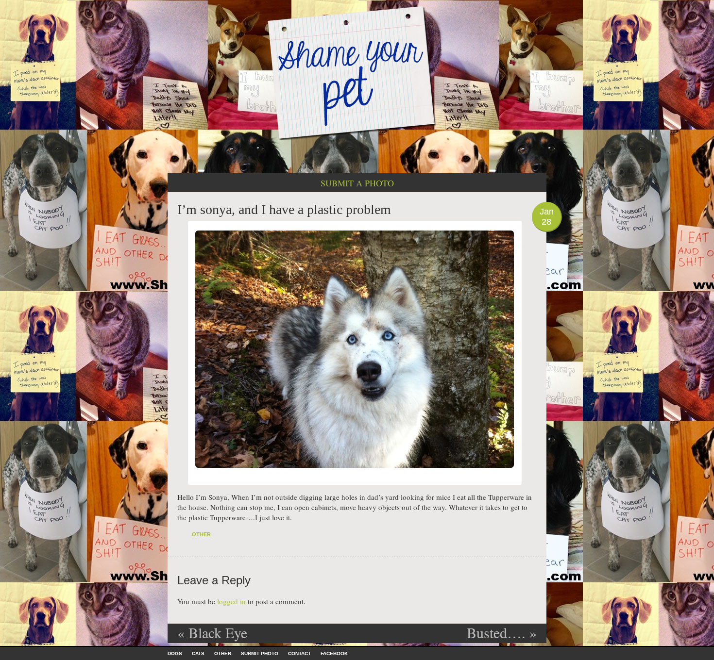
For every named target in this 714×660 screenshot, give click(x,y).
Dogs (175, 653)
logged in (231, 601)
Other (201, 534)
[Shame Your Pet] (357, 72)
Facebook (334, 653)
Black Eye (212, 632)
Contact (299, 653)
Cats (198, 653)
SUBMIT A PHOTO (357, 183)
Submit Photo (259, 653)
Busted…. (502, 632)
